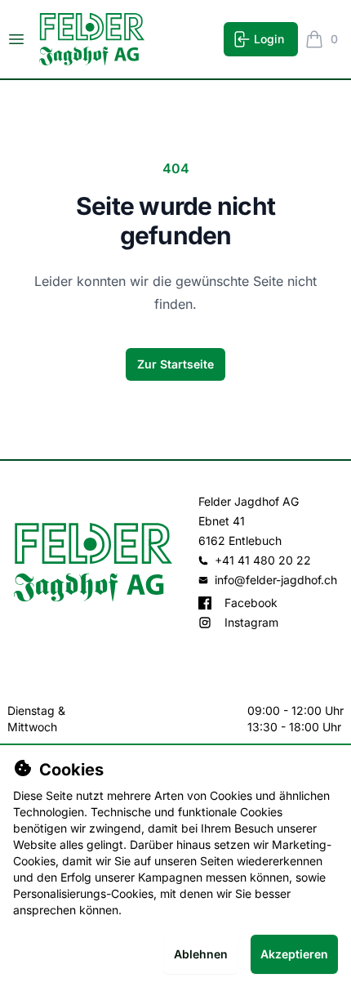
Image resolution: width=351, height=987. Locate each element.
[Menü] (16, 39)
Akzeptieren (294, 954)
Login (269, 39)
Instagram (251, 622)
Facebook (251, 603)
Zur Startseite (175, 364)
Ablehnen (201, 954)
